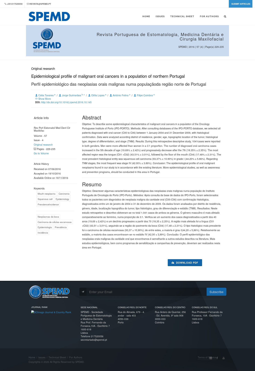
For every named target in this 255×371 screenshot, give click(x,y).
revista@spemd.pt (40, 3)
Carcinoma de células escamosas (55, 222)
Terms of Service (207, 357)
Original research (43, 144)
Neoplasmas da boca (48, 216)
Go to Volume (41, 153)
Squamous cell (45, 199)
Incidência (43, 232)
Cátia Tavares (46, 95)
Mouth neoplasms (47, 193)
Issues (41, 357)
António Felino (121, 95)
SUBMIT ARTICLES (240, 3)
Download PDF (186, 262)
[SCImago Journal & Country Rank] (51, 312)
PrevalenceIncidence (48, 204)
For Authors (75, 357)
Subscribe (216, 291)
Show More (44, 98)
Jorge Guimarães (73, 95)
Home (32, 357)
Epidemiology (62, 199)
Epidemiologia (45, 227)
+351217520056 (15, 3)
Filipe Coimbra (145, 95)
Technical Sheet (57, 357)
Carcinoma (64, 193)
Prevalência (61, 227)
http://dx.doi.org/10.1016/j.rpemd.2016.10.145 (66, 102)
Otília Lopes (98, 95)
